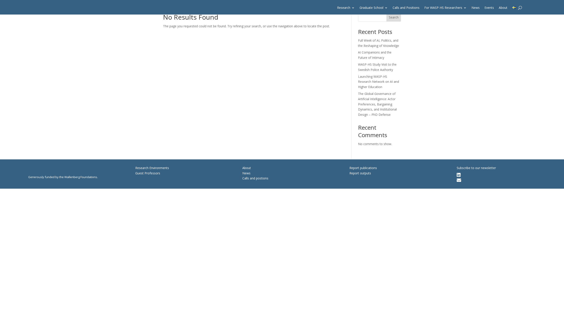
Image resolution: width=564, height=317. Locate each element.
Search (394, 17)
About (503, 8)
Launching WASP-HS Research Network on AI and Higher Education (378, 81)
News (475, 8)
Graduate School (371, 8)
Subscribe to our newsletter (476, 168)
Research (343, 8)
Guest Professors (147, 173)
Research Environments (152, 168)
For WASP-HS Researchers (443, 8)
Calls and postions (255, 178)
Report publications (363, 168)
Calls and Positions (406, 8)
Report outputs (360, 173)
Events (489, 8)
